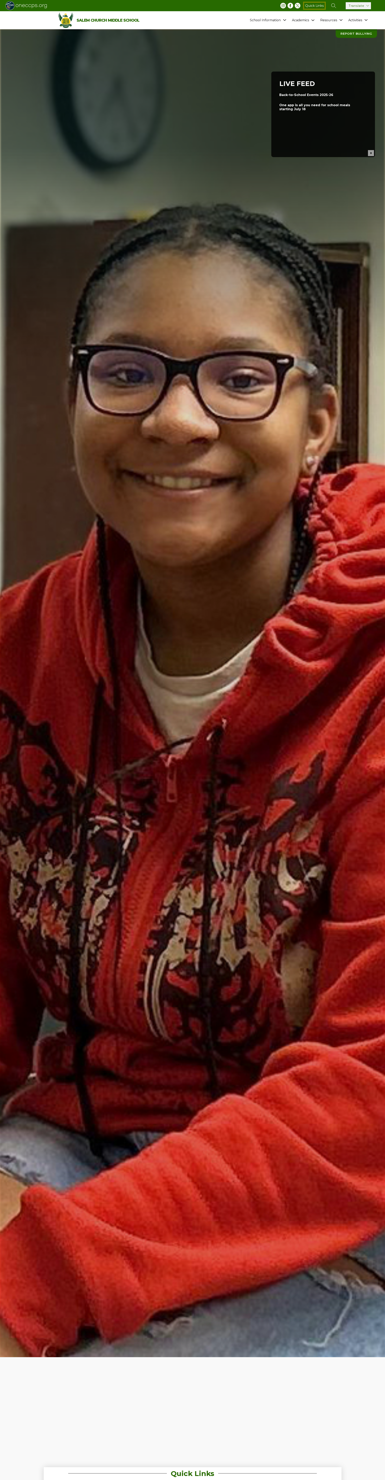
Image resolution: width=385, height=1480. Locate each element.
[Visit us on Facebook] (290, 5)
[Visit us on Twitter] (297, 5)
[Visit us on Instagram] (283, 5)
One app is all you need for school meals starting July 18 (314, 107)
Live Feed (297, 84)
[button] (371, 153)
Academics (300, 20)
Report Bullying (356, 33)
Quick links (314, 6)
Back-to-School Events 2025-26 (306, 95)
